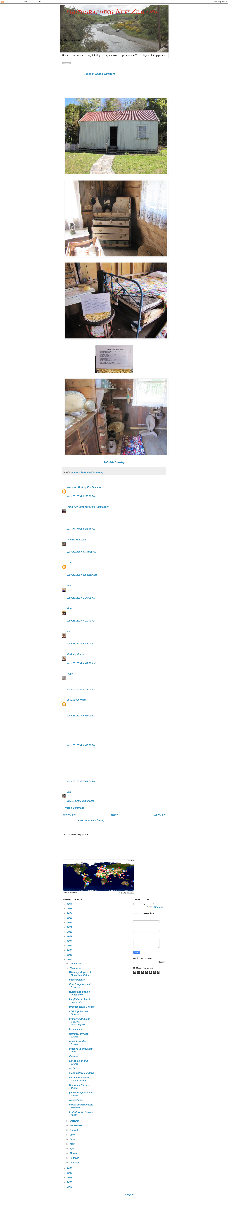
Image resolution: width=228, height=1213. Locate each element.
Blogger (129, 1194)
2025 (70, 908)
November (76, 968)
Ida (69, 792)
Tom (69, 562)
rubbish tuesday (95, 472)
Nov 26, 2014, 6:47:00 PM (81, 745)
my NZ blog (94, 55)
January (75, 1162)
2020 (70, 931)
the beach (74, 1056)
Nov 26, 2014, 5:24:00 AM (81, 689)
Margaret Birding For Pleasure (84, 487)
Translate (157, 907)
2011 (70, 1177)
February (75, 1158)
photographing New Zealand (108, 11)
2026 (70, 904)
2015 (70, 955)
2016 (70, 950)
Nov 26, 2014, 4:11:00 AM (81, 620)
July (72, 1134)
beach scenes (77, 1029)
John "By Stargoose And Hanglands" (88, 506)
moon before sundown (82, 1073)
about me (78, 55)
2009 (70, 1186)
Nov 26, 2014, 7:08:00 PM (81, 781)
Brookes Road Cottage (82, 1006)
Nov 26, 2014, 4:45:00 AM (81, 663)
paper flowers (77, 979)
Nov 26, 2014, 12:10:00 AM (82, 575)
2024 (70, 913)
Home (65, 55)
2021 (70, 927)
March (74, 1153)
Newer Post (69, 814)
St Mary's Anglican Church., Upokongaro (79, 1022)
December (76, 963)
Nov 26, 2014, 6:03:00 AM (81, 715)
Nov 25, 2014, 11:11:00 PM (81, 552)
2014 (70, 959)
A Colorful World (76, 700)
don (69, 608)
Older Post (159, 814)
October (75, 1120)
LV (68, 631)
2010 (70, 1182)
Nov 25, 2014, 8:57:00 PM (81, 496)
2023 (70, 918)
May (72, 1144)
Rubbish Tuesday (114, 462)
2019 (70, 936)
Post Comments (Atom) (91, 820)
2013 (70, 1168)
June (73, 1139)
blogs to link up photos (153, 55)
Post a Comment (74, 808)
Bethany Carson (76, 654)
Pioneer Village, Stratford (99, 73)
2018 (70, 941)
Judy (70, 673)
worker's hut (76, 1100)
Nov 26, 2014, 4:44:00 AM (81, 643)
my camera (111, 55)
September (76, 1125)
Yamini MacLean (76, 539)
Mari (69, 585)
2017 (70, 945)
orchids (73, 1068)
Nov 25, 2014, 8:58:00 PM (81, 529)
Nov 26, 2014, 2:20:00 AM (81, 597)
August (74, 1130)
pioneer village (78, 472)
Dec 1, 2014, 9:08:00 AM (80, 801)
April (73, 1148)
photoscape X (129, 55)
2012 (70, 1173)
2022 (70, 922)
